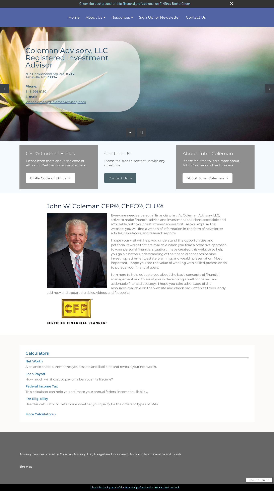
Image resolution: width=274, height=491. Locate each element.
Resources (120, 17)
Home (74, 17)
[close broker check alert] (231, 3)
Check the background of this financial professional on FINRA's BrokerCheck (134, 4)
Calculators (37, 353)
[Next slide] (269, 88)
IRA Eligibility (36, 399)
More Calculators (40, 414)
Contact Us (196, 17)
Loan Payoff (35, 374)
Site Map (25, 466)
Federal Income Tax (41, 386)
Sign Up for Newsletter (159, 17)
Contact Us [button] (118, 178)
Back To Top (257, 479)
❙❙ (141, 132)
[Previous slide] (4, 88)
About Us (94, 17)
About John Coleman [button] (205, 178)
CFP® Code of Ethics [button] (48, 178)
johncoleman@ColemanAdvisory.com (55, 102)
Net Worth (34, 361)
